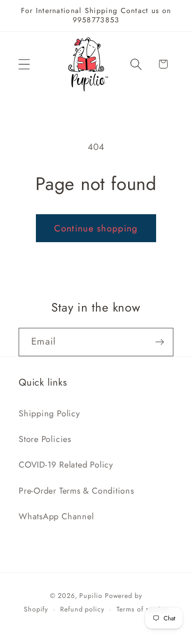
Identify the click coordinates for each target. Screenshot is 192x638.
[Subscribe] (159, 342)
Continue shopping (95, 228)
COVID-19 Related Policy (66, 465)
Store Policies (45, 439)
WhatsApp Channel (56, 516)
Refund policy (82, 609)
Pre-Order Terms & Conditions (76, 491)
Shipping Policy (49, 413)
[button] (24, 64)
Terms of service (143, 609)
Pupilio (90, 595)
